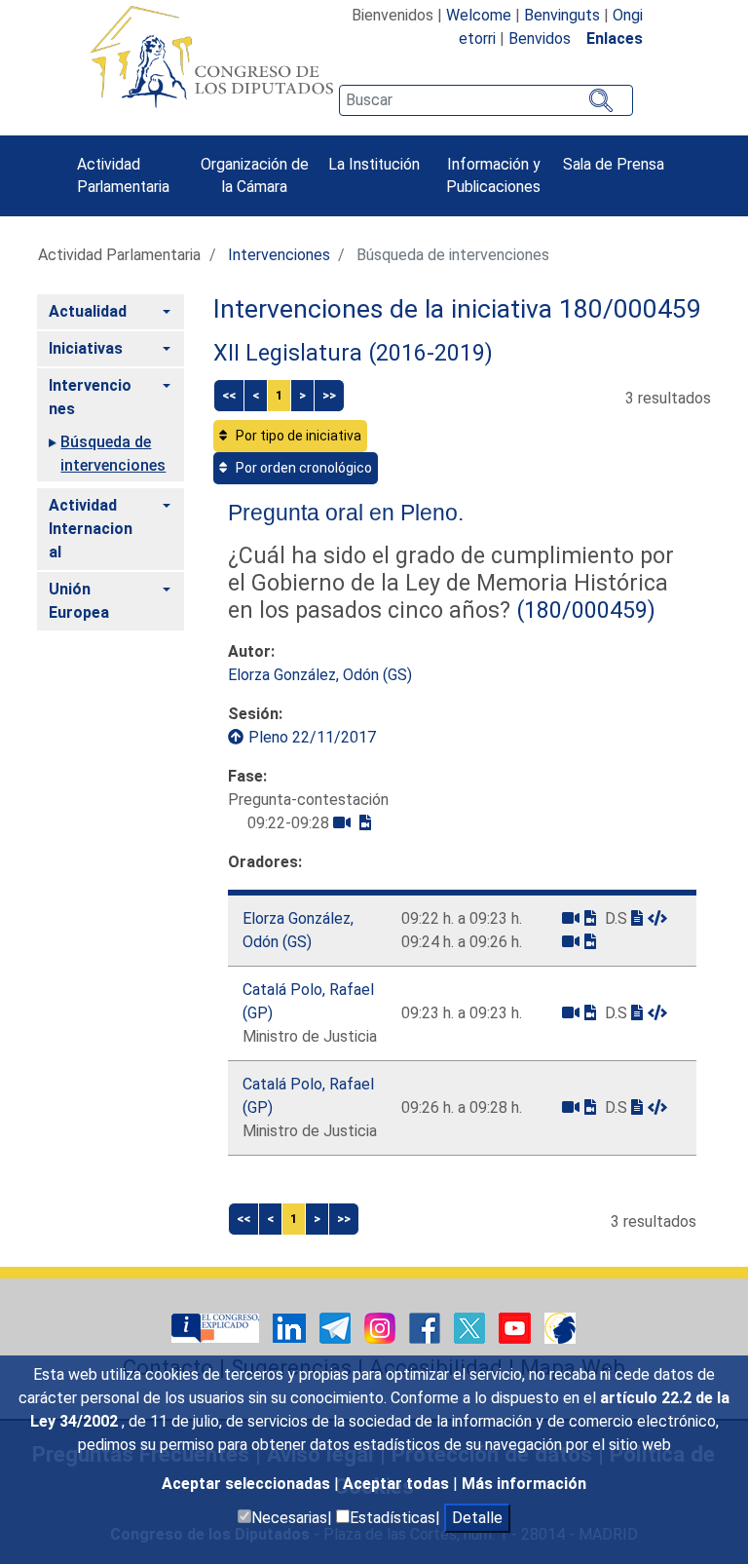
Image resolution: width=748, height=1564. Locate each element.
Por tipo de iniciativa (297, 435)
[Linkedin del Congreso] (291, 1326)
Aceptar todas (398, 1483)
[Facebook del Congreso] (426, 1326)
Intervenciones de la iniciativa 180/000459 (457, 309)
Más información (524, 1483)
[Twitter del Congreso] (471, 1326)
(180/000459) (582, 610)
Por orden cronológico (302, 468)
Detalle (477, 1517)
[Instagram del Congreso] (381, 1326)
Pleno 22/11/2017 (312, 737)
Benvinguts (562, 15)
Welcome (478, 15)
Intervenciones (279, 255)
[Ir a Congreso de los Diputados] (211, 56)
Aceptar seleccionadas (248, 1483)
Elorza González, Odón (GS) (320, 675)
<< (229, 395)
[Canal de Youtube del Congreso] (517, 1326)
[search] (486, 100)
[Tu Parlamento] (217, 1326)
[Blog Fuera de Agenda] (560, 1326)
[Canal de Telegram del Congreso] (337, 1326)
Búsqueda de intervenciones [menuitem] (113, 454)
